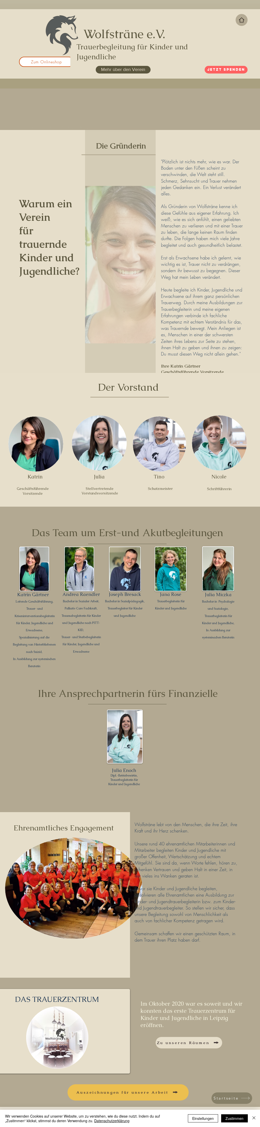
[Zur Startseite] (242, 20)
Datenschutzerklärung (111, 1120)
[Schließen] (254, 1118)
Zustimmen (234, 1118)
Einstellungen (203, 1118)
